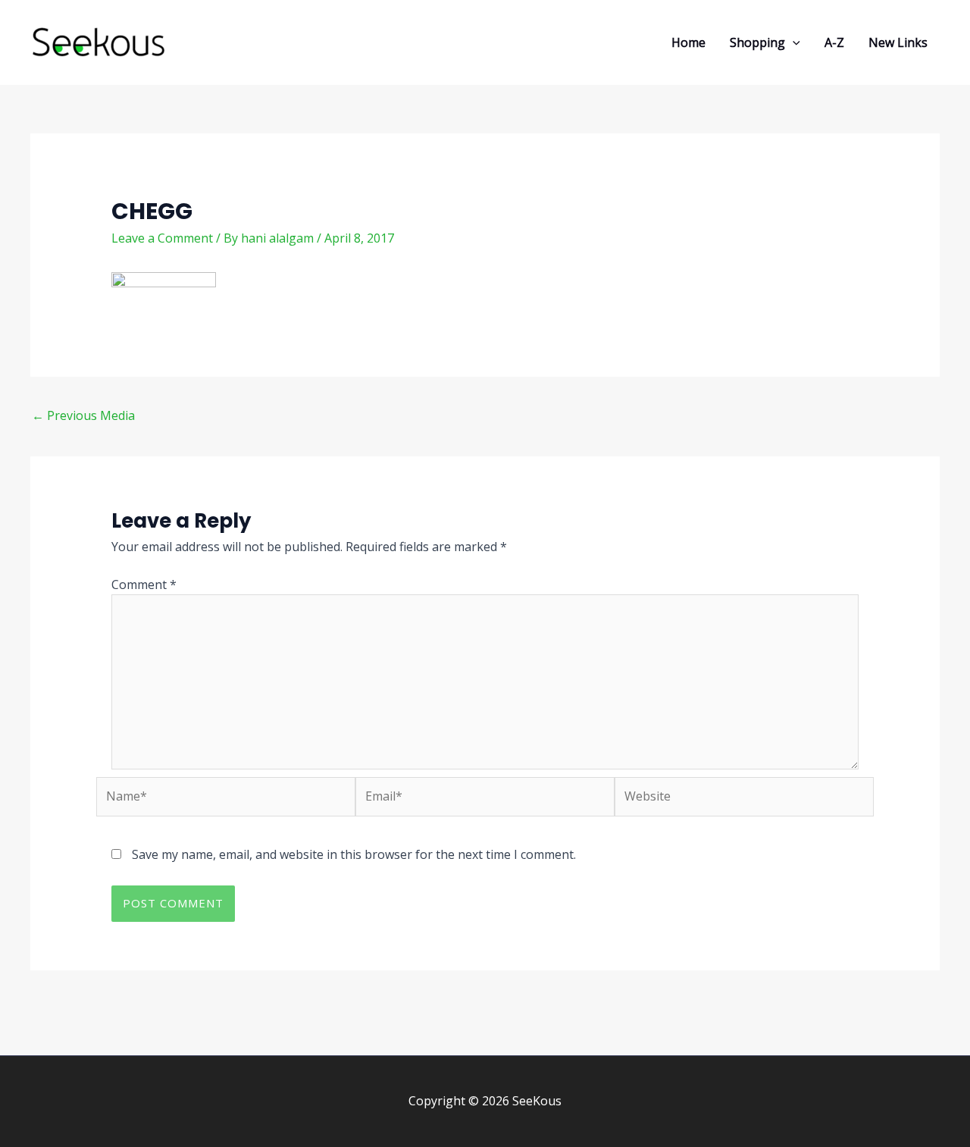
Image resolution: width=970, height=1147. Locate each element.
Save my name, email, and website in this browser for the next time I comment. (354, 854)
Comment (144, 584)
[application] (792, 42)
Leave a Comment (162, 238)
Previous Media (83, 415)
